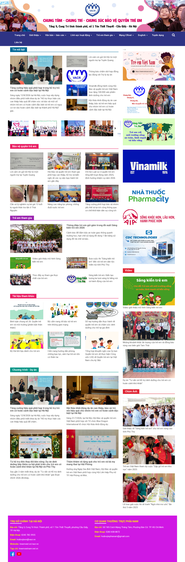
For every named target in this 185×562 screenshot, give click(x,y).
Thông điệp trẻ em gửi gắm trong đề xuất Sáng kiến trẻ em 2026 (91, 226)
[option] (22, 128)
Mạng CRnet (125, 35)
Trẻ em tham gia (104, 35)
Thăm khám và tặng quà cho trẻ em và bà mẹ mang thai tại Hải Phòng (90, 463)
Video (128, 270)
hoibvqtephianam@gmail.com (115, 536)
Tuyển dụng (158, 35)
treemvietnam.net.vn (28, 548)
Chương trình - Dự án (24, 369)
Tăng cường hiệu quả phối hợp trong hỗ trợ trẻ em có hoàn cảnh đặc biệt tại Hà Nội (35, 89)
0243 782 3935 (28, 535)
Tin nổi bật (18, 49)
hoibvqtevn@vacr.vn (26, 539)
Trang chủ (19, 35)
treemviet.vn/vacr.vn (29, 544)
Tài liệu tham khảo (23, 296)
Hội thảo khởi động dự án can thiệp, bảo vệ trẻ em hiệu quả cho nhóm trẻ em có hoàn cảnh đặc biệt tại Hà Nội (92, 411)
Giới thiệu (34, 35)
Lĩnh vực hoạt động (80, 35)
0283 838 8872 (113, 532)
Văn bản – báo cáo (55, 35)
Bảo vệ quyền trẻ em (24, 146)
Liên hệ (18, 42)
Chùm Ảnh (131, 391)
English (142, 35)
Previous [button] (12, 128)
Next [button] (114, 128)
